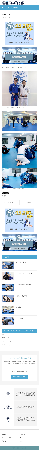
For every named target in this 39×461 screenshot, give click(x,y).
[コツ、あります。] (8, 265)
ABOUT (4, 434)
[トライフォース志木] (14, 2)
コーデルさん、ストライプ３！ (25, 273)
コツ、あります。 (21, 262)
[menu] (36, 2)
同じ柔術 (18, 307)
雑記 (10, 17)
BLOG (21, 437)
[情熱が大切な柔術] (8, 298)
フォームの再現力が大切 (23, 284)
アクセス (4, 441)
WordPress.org (6, 345)
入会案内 (22, 434)
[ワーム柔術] (8, 321)
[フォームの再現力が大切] (8, 287)
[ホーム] (2, 7)
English (22, 441)
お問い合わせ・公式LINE (19, 376)
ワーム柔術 (19, 318)
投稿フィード (5, 338)
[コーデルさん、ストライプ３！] (8, 276)
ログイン (4, 334)
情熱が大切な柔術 (21, 296)
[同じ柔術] (8, 310)
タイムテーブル (6, 437)
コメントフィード (6, 341)
